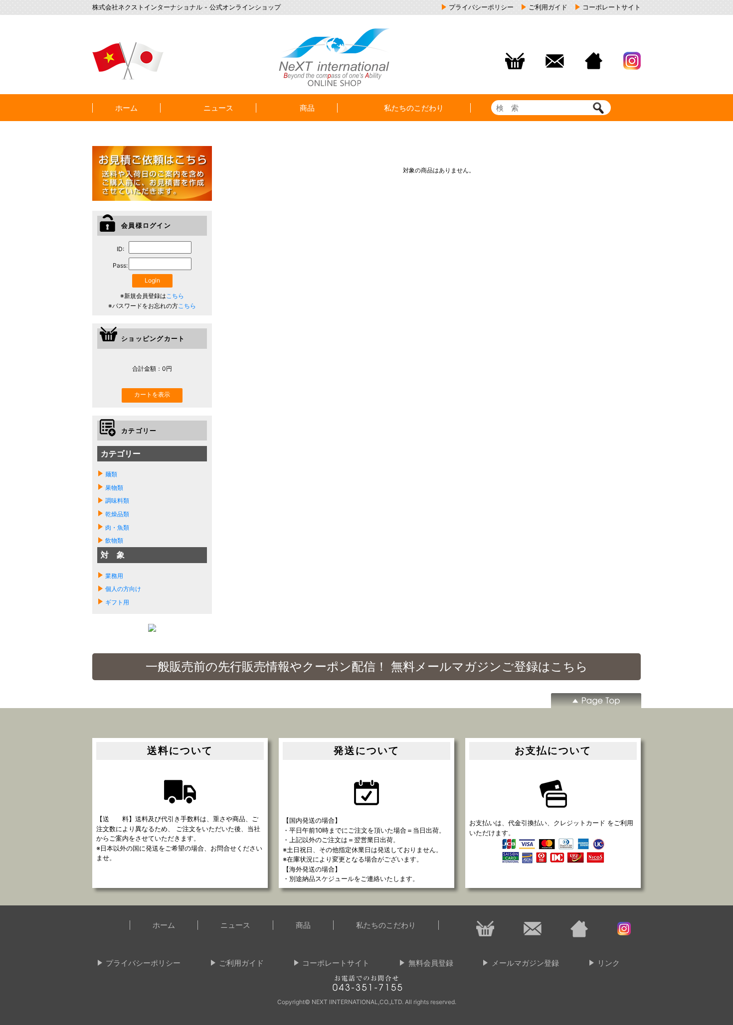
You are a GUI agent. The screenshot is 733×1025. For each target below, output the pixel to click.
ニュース (218, 108)
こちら (175, 295)
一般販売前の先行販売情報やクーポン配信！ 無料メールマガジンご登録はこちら (367, 667)
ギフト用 (117, 602)
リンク (608, 963)
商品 (307, 108)
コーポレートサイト (335, 963)
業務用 (114, 576)
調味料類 (117, 500)
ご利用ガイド (241, 963)
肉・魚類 (117, 527)
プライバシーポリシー (143, 963)
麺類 (111, 474)
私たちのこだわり (417, 108)
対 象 (113, 555)
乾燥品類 (117, 514)
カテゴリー (121, 453)
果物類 (114, 487)
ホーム (126, 108)
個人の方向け (123, 588)
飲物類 (114, 540)
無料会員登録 (430, 963)
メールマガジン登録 (525, 963)
